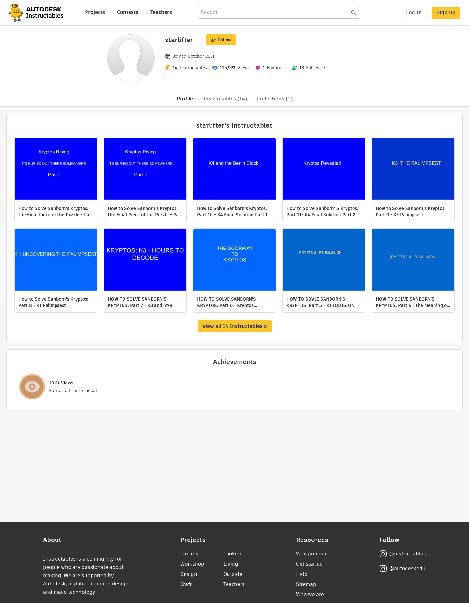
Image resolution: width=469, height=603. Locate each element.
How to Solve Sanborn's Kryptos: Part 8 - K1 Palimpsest (53, 302)
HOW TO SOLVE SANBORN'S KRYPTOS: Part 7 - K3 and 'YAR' (140, 302)
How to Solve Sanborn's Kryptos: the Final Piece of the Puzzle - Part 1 (56, 211)
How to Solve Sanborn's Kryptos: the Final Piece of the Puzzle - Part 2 (145, 211)
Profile (185, 98)
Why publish (311, 553)
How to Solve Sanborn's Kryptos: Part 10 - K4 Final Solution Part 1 (232, 211)
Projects (95, 12)
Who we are (310, 594)
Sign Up (446, 12)
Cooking (233, 553)
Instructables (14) (225, 98)
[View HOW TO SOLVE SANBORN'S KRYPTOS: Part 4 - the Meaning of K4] (413, 260)
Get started (309, 564)
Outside (232, 574)
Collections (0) (275, 98)
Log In (414, 12)
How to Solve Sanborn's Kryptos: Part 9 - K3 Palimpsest (411, 211)
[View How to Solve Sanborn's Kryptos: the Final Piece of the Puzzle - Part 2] (145, 169)
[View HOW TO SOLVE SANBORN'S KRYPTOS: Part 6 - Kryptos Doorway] (234, 260)
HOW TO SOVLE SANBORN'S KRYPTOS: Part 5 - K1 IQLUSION (320, 302)
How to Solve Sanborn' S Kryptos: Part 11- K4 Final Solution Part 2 (322, 211)
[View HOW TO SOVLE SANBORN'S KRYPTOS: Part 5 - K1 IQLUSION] (324, 260)
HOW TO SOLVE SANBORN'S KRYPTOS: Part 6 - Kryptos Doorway (226, 302)
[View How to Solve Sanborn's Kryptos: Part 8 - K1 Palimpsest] (56, 260)
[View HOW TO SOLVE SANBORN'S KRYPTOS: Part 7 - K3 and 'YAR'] (145, 260)
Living (230, 564)
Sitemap (306, 584)
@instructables (407, 553)
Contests (127, 12)
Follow (225, 40)
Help (302, 574)
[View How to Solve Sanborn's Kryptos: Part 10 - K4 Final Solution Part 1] (234, 169)
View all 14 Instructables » (234, 326)
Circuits (189, 553)
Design (188, 574)
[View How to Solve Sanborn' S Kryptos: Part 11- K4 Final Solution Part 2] (324, 169)
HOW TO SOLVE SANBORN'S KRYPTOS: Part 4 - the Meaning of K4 (412, 302)
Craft (186, 584)
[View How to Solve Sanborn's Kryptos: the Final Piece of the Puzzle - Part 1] (56, 169)
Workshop (192, 564)
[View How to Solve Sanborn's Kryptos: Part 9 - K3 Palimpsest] (413, 169)
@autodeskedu (407, 568)
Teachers (161, 12)
